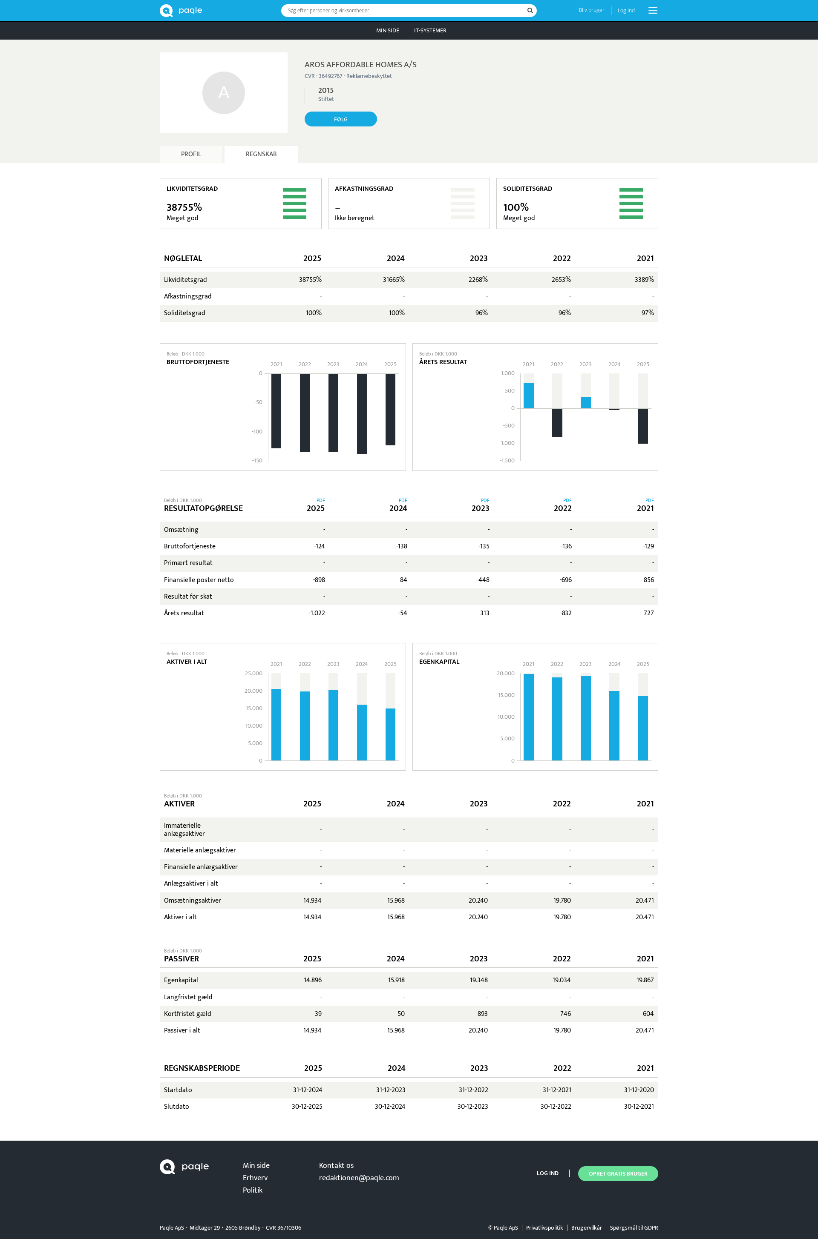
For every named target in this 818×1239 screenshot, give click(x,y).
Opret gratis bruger (618, 1174)
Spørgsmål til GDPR (634, 1228)
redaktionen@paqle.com (359, 1178)
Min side (387, 30)
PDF (321, 500)
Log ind (626, 10)
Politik (252, 1190)
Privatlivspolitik (544, 1228)
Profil (191, 154)
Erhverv (255, 1178)
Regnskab (261, 154)
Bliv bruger (592, 10)
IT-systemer (430, 30)
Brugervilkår (586, 1228)
